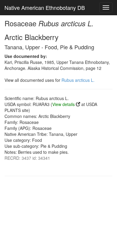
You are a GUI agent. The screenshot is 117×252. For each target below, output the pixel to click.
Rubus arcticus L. (78, 80)
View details (63, 104)
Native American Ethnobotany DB (44, 7)
